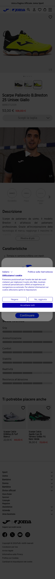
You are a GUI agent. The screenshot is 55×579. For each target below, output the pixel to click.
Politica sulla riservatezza (40, 272)
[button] (7, 272)
